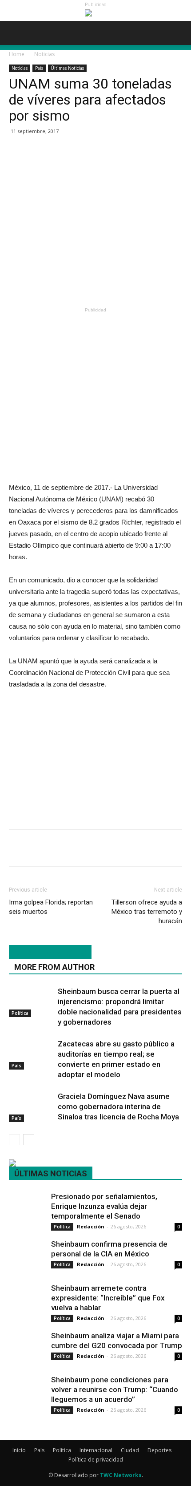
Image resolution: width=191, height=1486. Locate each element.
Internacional (96, 1450)
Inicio (19, 1450)
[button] (178, 33)
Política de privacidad (95, 1459)
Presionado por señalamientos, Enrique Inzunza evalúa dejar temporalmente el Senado (104, 1206)
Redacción (90, 1226)
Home (16, 54)
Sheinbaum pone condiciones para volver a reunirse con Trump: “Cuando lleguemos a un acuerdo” (114, 1389)
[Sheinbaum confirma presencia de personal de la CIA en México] (26, 1251)
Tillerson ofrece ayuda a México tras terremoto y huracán (146, 911)
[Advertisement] (95, 239)
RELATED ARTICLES (50, 952)
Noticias (44, 54)
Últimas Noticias (67, 68)
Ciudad (130, 1450)
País (39, 68)
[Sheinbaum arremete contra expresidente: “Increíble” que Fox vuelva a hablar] (26, 1295)
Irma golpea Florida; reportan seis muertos (51, 907)
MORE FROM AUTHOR (54, 967)
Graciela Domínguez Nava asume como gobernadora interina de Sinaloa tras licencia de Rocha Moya (118, 1106)
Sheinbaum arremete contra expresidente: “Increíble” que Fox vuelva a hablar (108, 1298)
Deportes (159, 1450)
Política (20, 1013)
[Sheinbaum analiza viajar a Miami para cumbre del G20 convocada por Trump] (26, 1342)
